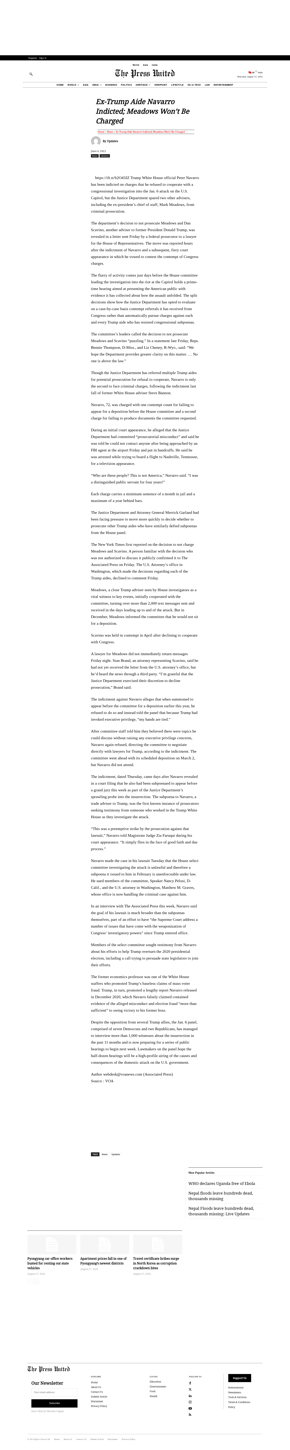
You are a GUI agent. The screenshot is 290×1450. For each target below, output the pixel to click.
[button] (31, 74)
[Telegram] (191, 164)
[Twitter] (190, 1389)
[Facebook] (119, 164)
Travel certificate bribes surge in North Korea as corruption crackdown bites (156, 1263)
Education (155, 1381)
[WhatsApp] (146, 164)
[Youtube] (190, 1408)
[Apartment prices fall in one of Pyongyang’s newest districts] (104, 1244)
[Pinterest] (164, 164)
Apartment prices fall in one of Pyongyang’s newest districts (103, 1260)
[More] (273, 164)
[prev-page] (29, 1281)
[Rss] (190, 1415)
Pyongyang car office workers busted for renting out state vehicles (49, 1263)
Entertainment (158, 1386)
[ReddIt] (137, 164)
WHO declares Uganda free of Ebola (221, 1183)
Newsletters (234, 1392)
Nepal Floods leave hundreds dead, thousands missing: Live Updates (221, 1211)
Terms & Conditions (239, 1402)
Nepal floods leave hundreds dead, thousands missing (220, 1195)
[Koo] (264, 164)
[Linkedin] (155, 164)
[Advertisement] (145, 27)
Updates (112, 141)
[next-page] (36, 1281)
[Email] (173, 164)
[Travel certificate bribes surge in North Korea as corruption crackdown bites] (157, 1244)
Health (153, 1396)
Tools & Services (237, 1397)
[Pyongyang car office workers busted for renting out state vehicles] (51, 1244)
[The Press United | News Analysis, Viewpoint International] (145, 73)
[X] (128, 164)
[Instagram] (190, 1402)
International (235, 1387)
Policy (231, 1407)
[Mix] (200, 164)
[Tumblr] (182, 164)
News (110, 131)
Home (101, 131)
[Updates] (97, 141)
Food (152, 1391)
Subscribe (54, 1403)
